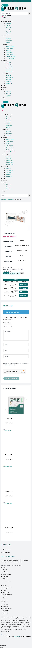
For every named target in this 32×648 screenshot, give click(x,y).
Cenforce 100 (6, 603)
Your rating (6, 323)
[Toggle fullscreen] (2, 645)
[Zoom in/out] (0, 645)
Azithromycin (6, 592)
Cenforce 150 (6, 612)
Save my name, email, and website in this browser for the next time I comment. (16, 364)
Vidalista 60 (5, 613)
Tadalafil (21, 269)
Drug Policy (5, 578)
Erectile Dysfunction (13, 269)
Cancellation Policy (7, 582)
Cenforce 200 (6, 610)
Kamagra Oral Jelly (7, 608)
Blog (4, 571)
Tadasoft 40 (8, 271)
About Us (5, 569)
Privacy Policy (6, 576)
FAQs (4, 580)
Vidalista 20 (5, 606)
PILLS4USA (17, 636)
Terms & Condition (7, 574)
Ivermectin (5, 596)
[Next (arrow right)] (2, 647)
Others (4, 597)
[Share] (3, 645)
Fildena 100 (5, 604)
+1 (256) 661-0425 (5, 552)
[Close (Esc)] (5, 645)
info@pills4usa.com (5, 549)
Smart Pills (5, 588)
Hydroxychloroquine (7, 594)
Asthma (4, 590)
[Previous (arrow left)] (0, 647)
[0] (1, 111)
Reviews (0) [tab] (8, 306)
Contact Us (5, 572)
